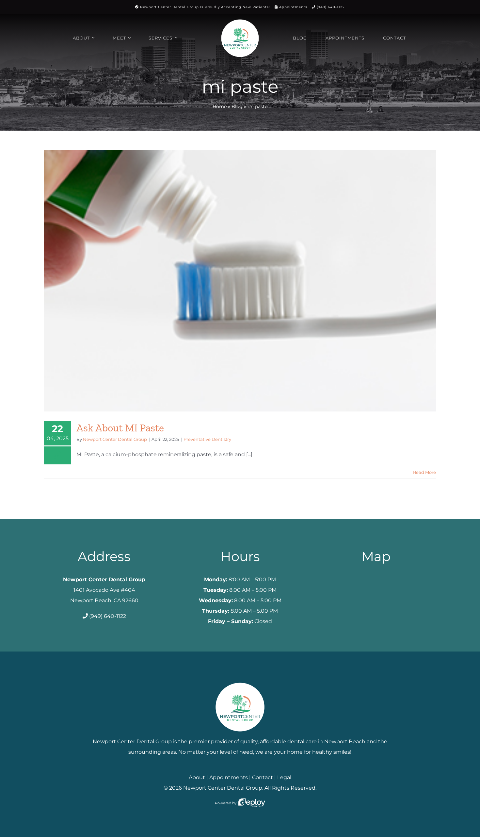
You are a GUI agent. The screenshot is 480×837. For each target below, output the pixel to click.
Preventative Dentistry (207, 439)
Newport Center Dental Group (115, 439)
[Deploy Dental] (251, 803)
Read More (424, 472)
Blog (237, 106)
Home (220, 106)
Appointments (293, 7)
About (197, 777)
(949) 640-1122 (331, 7)
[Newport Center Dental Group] (240, 680)
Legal (284, 777)
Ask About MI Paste (120, 428)
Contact (262, 777)
